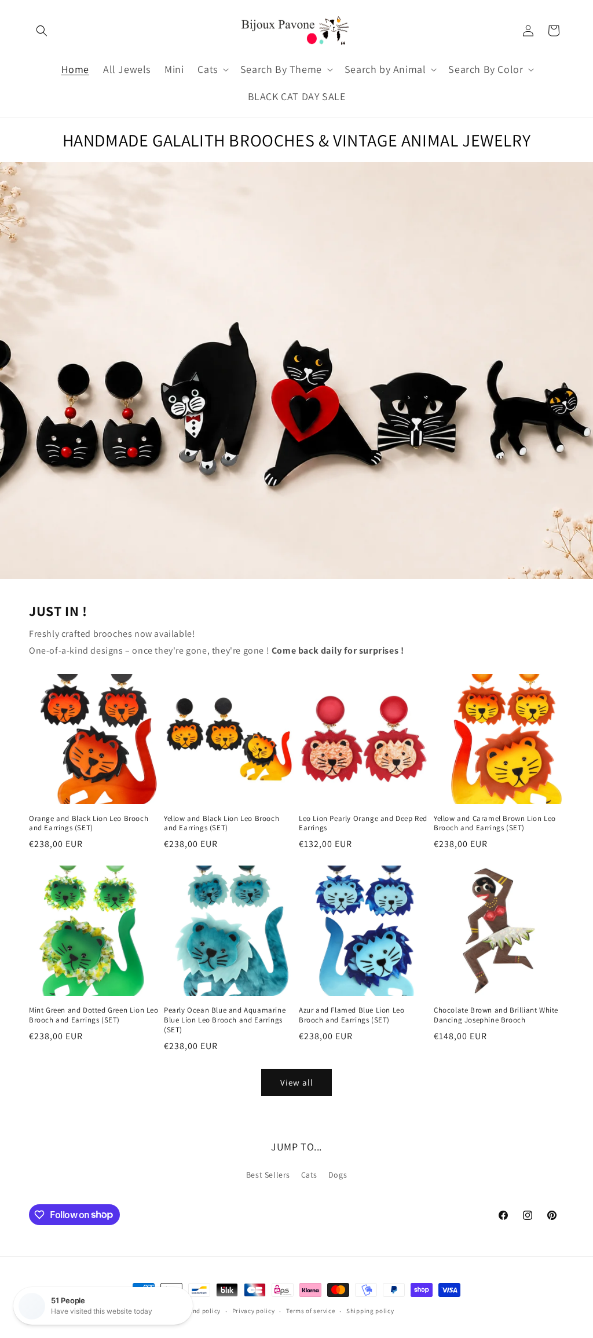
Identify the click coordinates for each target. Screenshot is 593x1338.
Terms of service (310, 1311)
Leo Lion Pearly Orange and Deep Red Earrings (363, 823)
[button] (41, 30)
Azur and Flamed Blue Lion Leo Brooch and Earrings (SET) (351, 1015)
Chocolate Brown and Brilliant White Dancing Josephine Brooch (496, 1015)
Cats (309, 1175)
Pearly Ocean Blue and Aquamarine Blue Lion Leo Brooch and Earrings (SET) (224, 1020)
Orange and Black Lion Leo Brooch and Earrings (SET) (88, 823)
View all (296, 1082)
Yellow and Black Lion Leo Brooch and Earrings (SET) (221, 823)
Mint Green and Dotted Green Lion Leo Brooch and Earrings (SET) (94, 1015)
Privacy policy (253, 1311)
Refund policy (200, 1311)
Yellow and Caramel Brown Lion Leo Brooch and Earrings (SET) (495, 823)
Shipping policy (370, 1311)
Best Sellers (268, 1175)
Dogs (337, 1175)
